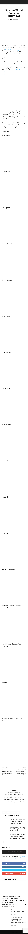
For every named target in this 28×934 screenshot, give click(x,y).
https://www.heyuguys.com (14, 792)
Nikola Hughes (5, 904)
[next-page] (5, 842)
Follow (23, 866)
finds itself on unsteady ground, (14, 50)
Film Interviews (9, 5)
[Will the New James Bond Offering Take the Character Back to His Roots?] (5, 821)
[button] (2, 2)
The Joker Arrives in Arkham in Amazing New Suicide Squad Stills (7, 772)
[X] (6, 22)
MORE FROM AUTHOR (11, 815)
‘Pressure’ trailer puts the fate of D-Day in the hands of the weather (17, 828)
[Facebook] (3, 22)
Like (24, 863)
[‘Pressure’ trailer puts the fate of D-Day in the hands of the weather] (5, 829)
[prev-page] (3, 842)
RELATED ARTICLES (10, 813)
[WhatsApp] (10, 22)
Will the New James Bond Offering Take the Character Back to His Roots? (18, 821)
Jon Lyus (10, 19)
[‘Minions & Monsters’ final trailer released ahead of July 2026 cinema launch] (5, 836)
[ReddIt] (17, 22)
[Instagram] (12, 805)
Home (3, 5)
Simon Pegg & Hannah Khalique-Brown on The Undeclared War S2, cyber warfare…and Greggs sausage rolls (18, 920)
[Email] (21, 22)
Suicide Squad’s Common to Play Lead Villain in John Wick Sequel (20, 772)
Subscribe (22, 873)
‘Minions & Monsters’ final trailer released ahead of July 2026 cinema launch (17, 836)
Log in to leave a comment (14, 852)
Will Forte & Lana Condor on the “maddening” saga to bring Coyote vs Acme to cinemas (18, 911)
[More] (24, 22)
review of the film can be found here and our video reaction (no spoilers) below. (13, 72)
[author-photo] (14, 788)
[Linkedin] (13, 22)
